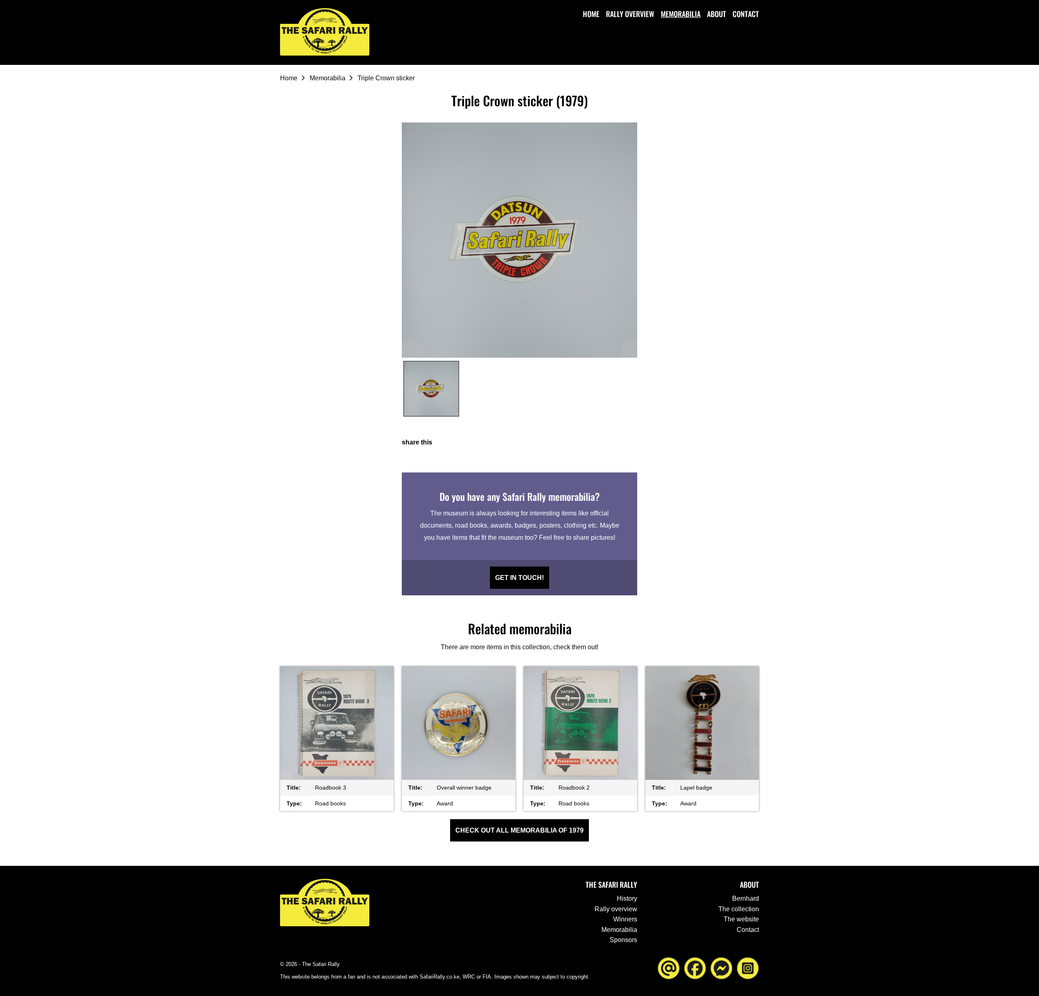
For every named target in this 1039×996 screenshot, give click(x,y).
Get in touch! (519, 577)
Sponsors (623, 939)
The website (741, 919)
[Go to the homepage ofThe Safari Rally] (324, 32)
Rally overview (630, 14)
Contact (746, 14)
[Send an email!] (668, 967)
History (627, 898)
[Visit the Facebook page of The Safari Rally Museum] (695, 967)
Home (591, 14)
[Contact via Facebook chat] (721, 967)
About (716, 14)
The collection (738, 909)
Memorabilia (681, 14)
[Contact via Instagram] (748, 967)
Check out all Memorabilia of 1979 (519, 830)
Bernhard (745, 898)
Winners (625, 919)
